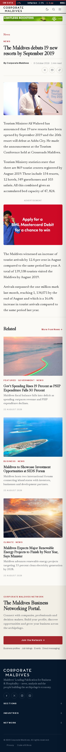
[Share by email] (52, 70)
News (7, 34)
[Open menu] (59, 9)
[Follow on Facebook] (7, 696)
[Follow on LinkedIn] (30, 696)
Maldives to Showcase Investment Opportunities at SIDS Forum (27, 469)
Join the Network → (33, 640)
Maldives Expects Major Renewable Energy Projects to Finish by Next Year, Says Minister (31, 552)
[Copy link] (59, 70)
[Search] (53, 9)
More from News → (52, 329)
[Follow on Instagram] (22, 696)
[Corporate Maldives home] (13, 9)
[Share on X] (45, 70)
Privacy (10, 745)
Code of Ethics (24, 745)
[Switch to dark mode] (47, 9)
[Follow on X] (14, 696)
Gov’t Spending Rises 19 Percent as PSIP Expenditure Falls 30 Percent (32, 388)
